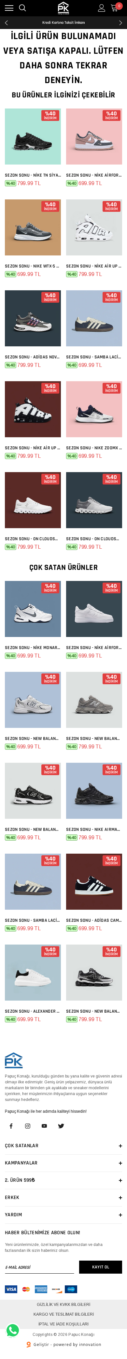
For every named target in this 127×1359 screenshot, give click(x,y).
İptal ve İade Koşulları (63, 1324)
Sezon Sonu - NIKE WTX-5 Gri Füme (33, 266)
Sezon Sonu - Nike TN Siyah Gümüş (33, 175)
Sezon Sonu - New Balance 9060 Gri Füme (94, 739)
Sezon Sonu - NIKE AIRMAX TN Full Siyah (94, 829)
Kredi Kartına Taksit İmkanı (63, 22)
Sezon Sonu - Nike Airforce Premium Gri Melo (94, 175)
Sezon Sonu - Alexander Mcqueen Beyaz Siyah (33, 1011)
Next (121, 23)
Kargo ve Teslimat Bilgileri (64, 1314)
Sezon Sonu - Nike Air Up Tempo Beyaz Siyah (94, 266)
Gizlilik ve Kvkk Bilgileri (63, 1304)
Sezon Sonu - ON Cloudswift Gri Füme (94, 539)
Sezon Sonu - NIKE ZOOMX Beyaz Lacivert (94, 448)
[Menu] (9, 8)
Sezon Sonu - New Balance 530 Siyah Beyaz (33, 829)
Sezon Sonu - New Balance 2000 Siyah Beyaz (94, 1011)
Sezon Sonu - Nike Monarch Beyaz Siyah (33, 648)
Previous (6, 23)
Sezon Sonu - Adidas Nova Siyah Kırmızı (33, 357)
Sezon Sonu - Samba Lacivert (94, 357)
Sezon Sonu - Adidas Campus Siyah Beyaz (94, 920)
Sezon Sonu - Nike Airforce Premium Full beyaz (94, 648)
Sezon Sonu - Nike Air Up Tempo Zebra (33, 448)
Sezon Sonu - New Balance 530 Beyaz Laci (33, 739)
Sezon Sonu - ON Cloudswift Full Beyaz (33, 539)
